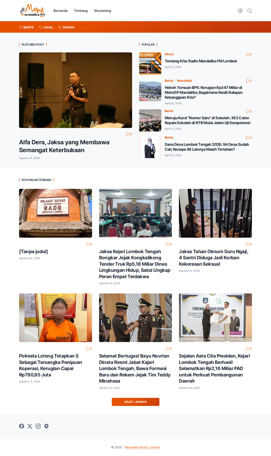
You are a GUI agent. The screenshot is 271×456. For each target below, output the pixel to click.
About (169, 54)
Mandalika (184, 80)
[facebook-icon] (21, 426)
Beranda (61, 10)
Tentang (81, 10)
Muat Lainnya (135, 402)
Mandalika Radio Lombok (142, 447)
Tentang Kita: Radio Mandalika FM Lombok (201, 61)
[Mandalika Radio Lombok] (32, 10)
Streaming (102, 10)
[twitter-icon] (29, 426)
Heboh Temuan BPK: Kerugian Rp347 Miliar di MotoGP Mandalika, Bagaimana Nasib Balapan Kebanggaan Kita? (203, 92)
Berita (169, 80)
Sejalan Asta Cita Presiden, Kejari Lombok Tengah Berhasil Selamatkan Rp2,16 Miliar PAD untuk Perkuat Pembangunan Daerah (214, 368)
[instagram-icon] (38, 426)
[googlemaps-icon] (46, 426)
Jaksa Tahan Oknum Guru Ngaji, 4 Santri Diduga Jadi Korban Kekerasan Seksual (213, 258)
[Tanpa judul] (33, 251)
